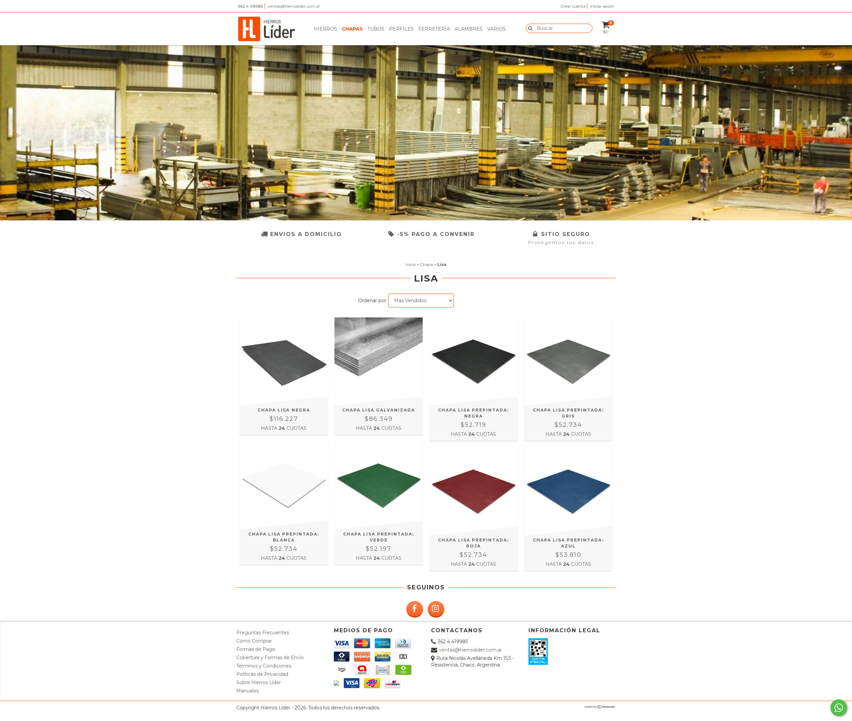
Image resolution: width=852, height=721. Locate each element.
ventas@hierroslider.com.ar (294, 6)
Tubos (375, 29)
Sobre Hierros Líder (258, 682)
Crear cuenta (572, 6)
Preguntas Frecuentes (262, 633)
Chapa (426, 264)
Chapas (352, 29)
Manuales (247, 691)
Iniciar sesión (602, 6)
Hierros (325, 29)
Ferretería (434, 29)
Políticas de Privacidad (262, 674)
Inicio (411, 264)
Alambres (469, 29)
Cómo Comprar (254, 641)
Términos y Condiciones (263, 666)
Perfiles (401, 29)
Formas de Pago (255, 649)
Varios (496, 29)
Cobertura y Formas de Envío (270, 658)
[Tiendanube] (600, 707)
